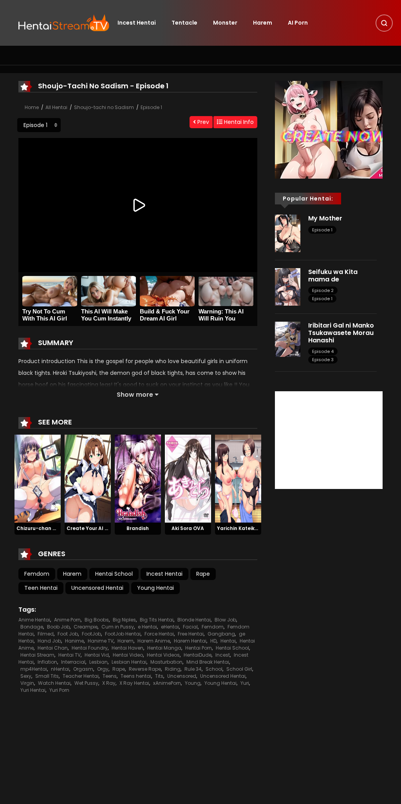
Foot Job (68, 633)
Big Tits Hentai (156, 619)
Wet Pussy (86, 683)
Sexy (25, 676)
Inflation (47, 662)
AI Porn (298, 23)
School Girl (239, 669)
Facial (190, 626)
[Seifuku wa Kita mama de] (287, 286)
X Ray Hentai (134, 683)
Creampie (86, 626)
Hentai (228, 640)
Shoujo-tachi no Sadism (104, 107)
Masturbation (166, 662)
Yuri (244, 683)
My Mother (325, 218)
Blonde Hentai (194, 619)
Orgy (102, 669)
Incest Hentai (136, 23)
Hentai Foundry (90, 648)
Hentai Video (128, 655)
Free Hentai (191, 633)
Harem (262, 23)
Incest (222, 655)
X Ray (109, 683)
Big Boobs (97, 619)
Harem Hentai (190, 640)
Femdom (36, 574)
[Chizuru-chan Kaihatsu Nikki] (37, 478)
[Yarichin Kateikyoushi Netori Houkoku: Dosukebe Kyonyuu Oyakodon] (238, 478)
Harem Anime (153, 640)
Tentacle (184, 23)
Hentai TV (69, 655)
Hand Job (49, 640)
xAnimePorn (167, 683)
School (214, 669)
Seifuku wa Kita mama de (333, 275)
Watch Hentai (54, 683)
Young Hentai (155, 588)
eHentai (170, 626)
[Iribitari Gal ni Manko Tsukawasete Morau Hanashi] (287, 339)
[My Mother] (287, 233)
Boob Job (58, 626)
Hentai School (114, 574)
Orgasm (83, 669)
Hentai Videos (163, 655)
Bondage (31, 626)
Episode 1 (151, 107)
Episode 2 (323, 290)
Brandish (137, 528)
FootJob (91, 633)
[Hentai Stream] (63, 22)
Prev (202, 122)
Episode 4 (323, 351)
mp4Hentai (33, 669)
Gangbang (221, 633)
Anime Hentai (34, 619)
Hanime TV (101, 640)
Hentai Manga (164, 648)
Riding (173, 669)
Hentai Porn (198, 648)
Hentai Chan (53, 648)
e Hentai (147, 626)
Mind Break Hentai (207, 662)
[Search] (384, 23)
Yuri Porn (59, 690)
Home (32, 107)
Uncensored (181, 676)
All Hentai (56, 107)
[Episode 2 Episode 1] (39, 125)
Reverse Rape (145, 669)
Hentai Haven (127, 648)
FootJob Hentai (123, 633)
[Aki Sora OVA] (188, 478)
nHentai (60, 669)
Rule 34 (193, 669)
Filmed (46, 633)
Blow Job (225, 619)
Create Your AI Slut (91, 528)
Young (192, 683)
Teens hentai (136, 676)
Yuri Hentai (32, 690)
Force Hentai (159, 633)
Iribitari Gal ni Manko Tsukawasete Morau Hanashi (341, 333)
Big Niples (124, 619)
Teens (110, 676)
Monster (225, 23)
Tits (159, 676)
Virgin (27, 683)
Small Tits (47, 676)
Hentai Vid (97, 655)
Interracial (73, 662)
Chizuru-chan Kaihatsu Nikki (52, 528)
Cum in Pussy (117, 626)
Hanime (74, 640)
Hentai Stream (37, 655)
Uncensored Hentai (97, 588)
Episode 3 (323, 359)
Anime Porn (67, 619)
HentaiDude (197, 655)
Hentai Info (238, 122)
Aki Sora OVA (188, 528)
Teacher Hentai (81, 676)
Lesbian (98, 662)
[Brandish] (138, 478)
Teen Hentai (41, 588)
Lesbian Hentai (129, 662)
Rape (203, 574)
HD (213, 640)
